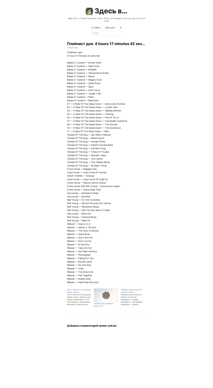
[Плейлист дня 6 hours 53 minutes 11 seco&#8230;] (134, 297)
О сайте (96, 27)
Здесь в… (111, 11)
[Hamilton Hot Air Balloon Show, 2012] (106, 295)
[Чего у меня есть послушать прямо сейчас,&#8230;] (80, 297)
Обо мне (110, 27)
